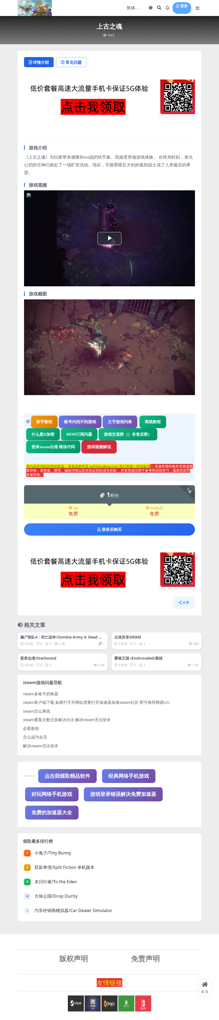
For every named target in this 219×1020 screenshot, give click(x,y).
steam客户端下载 (38, 702)
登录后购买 (112, 529)
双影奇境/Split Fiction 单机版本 (64, 867)
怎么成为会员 (35, 737)
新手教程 (44, 422)
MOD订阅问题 (79, 434)
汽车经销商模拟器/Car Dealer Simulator (73, 910)
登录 (184, 6)
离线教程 (153, 422)
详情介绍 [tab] (41, 62)
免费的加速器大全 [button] (52, 812)
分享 (185, 603)
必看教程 (31, 728)
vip (75, 508)
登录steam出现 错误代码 (53, 447)
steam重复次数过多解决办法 (48, 719)
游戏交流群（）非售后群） (128, 434)
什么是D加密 (43, 434)
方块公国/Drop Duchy (55, 896)
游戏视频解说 (99, 447)
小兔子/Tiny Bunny (52, 853)
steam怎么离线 (36, 711)
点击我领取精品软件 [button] (67, 776)
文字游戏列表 (120, 422)
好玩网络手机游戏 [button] (52, 794)
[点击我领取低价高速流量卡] (109, 100)
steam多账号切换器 (40, 693)
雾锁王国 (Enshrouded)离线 (138, 658)
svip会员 (157, 508)
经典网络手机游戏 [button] (128, 776)
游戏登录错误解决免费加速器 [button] (123, 794)
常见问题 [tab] (74, 62)
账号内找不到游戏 (80, 422)
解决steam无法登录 (40, 745)
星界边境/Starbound (38, 658)
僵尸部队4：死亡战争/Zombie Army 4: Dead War (62, 639)
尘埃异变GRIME (127, 637)
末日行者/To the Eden (55, 882)
